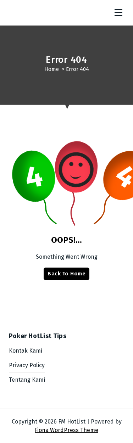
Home (51, 69)
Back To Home (66, 273)
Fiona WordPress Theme (66, 430)
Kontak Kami (25, 350)
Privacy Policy (27, 365)
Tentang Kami (27, 379)
